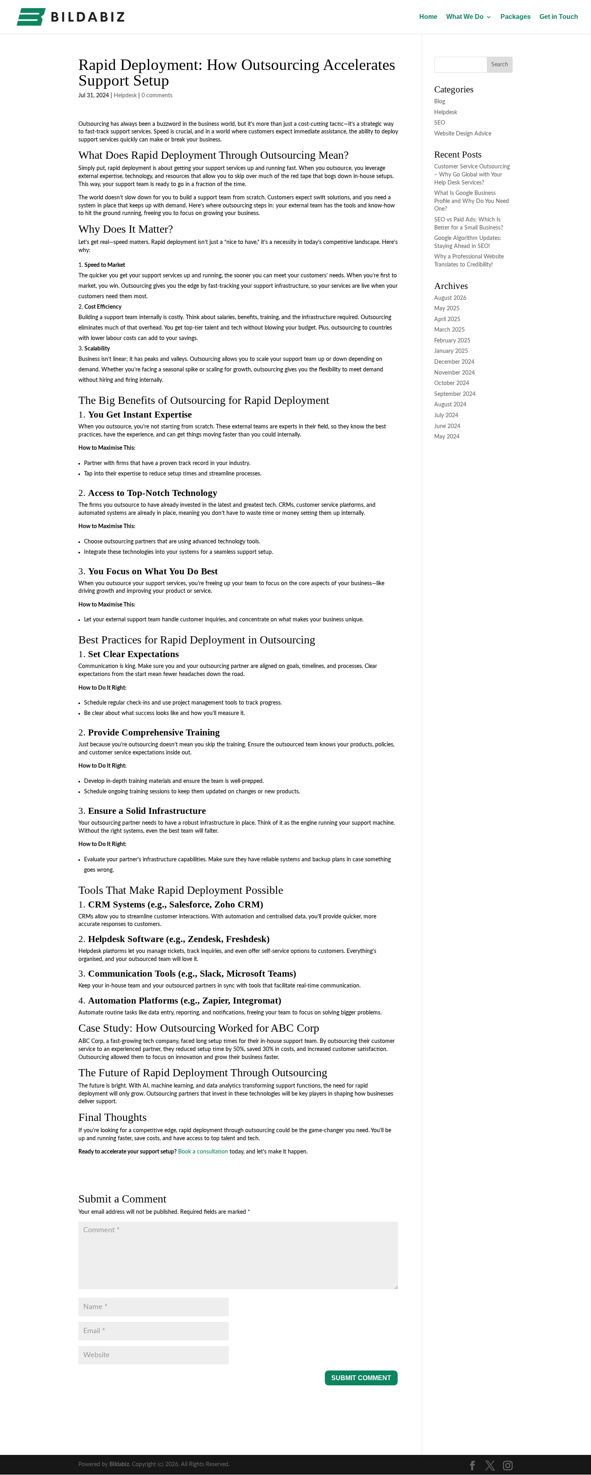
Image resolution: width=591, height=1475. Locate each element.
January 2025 (451, 351)
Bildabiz (119, 1464)
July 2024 (446, 415)
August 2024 (450, 405)
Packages (516, 17)
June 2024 (447, 426)
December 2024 (454, 362)
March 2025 (449, 330)
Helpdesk (125, 95)
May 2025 (447, 308)
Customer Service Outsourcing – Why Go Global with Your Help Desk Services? (472, 174)
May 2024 (447, 437)
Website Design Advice (462, 134)
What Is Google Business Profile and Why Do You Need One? (471, 201)
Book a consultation (203, 1152)
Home (428, 17)
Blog (439, 101)
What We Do (465, 17)
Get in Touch (559, 17)
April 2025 (447, 319)
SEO (439, 123)
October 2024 (451, 383)
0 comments (157, 95)
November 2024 (454, 373)
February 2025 (452, 341)
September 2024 (455, 394)
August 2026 (450, 298)
